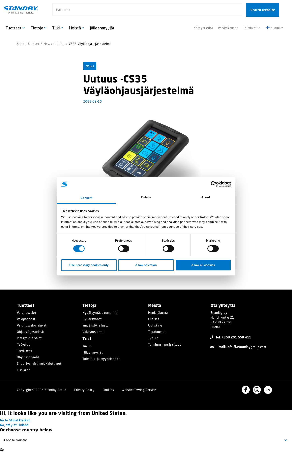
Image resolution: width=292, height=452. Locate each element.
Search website (262, 10)
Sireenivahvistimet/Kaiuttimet (39, 363)
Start (20, 44)
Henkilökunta (158, 312)
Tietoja (89, 305)
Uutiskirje (155, 325)
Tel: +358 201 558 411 (233, 337)
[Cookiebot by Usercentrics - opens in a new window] (213, 184)
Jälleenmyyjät (92, 352)
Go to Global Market (15, 420)
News (48, 44)
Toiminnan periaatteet (164, 344)
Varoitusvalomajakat (31, 325)
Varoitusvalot (26, 312)
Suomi (275, 28)
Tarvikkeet (24, 350)
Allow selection (146, 265)
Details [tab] (146, 197)
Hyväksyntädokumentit (99, 312)
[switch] (123, 248)
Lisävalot (23, 369)
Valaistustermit (93, 331)
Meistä (154, 305)
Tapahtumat (157, 331)
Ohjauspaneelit (28, 357)
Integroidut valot (29, 338)
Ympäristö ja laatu (95, 325)
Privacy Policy (84, 390)
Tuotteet (25, 305)
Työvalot (23, 344)
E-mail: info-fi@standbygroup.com (241, 347)
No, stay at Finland (14, 425)
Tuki (86, 338)
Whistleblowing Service (139, 390)
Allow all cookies (203, 265)
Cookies (108, 390)
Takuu (86, 346)
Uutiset (33, 44)
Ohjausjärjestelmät (30, 331)
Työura (153, 338)
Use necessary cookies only (88, 265)
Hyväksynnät (92, 319)
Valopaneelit (26, 319)
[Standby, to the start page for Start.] (20, 10)
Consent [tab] (86, 197)
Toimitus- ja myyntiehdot (101, 358)
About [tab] (205, 197)
